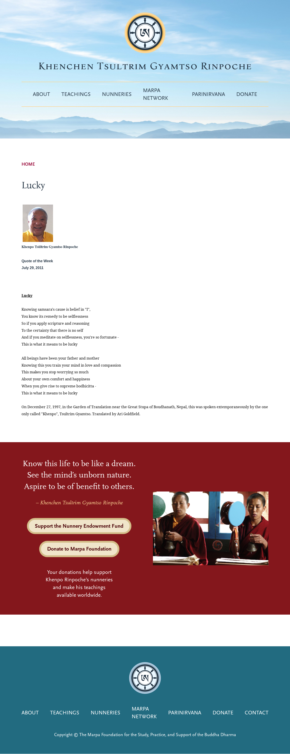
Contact (256, 712)
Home (28, 164)
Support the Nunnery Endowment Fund (79, 526)
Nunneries (117, 94)
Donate (246, 94)
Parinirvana (208, 94)
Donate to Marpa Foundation (79, 549)
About (41, 94)
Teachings (76, 94)
